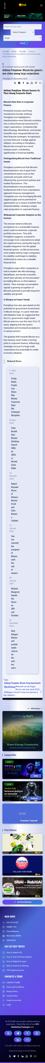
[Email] (40, 83)
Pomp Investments (33, 682)
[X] (8, 1033)
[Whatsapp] (32, 83)
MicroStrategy (9, 686)
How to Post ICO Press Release (19, 957)
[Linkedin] (27, 83)
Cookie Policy (12, 996)
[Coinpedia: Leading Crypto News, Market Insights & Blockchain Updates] (22, 866)
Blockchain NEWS (13, 936)
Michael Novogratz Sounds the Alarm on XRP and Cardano (15, 602)
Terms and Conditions (15, 987)
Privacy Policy (12, 991)
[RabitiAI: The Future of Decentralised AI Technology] (22, 887)
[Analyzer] (22, 16)
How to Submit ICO (14, 952)
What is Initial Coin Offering (17, 966)
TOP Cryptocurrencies (15, 970)
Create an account (13, 1000)
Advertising (35, 708)
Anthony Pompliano (11, 682)
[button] (41, 5)
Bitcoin (22, 682)
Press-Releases (12, 931)
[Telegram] (19, 83)
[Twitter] (15, 83)
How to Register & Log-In (16, 961)
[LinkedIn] (18, 1039)
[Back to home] (22, 5)
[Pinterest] (36, 83)
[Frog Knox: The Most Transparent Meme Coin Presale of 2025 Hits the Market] (22, 844)
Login (8, 1005)
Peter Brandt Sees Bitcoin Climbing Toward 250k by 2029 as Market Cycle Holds (15, 448)
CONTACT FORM (13, 982)
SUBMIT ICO (11, 927)
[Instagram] (37, 1033)
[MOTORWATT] (22, 731)
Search (22, 43)
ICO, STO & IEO (12, 922)
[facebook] (23, 83)
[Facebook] (27, 1033)
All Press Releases (24, 902)
